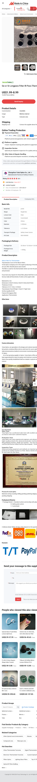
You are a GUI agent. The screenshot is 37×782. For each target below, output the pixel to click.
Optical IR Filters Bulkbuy (10, 764)
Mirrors (21, 714)
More (3, 768)
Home (3, 14)
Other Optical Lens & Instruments (13, 736)
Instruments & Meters (12, 14)
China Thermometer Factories (12, 750)
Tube (3, 718)
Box (20, 718)
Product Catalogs (28, 707)
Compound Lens (8, 741)
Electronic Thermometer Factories (13, 755)
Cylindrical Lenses (24, 711)
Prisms (4, 714)
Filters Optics (7, 759)
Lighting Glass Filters (21, 759)
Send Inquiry (18, 101)
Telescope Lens (21, 741)
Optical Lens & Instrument (26, 14)
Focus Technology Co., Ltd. (24, 774)
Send (18, 599)
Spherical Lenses (7, 711)
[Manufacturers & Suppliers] (18, 3)
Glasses (29, 736)
